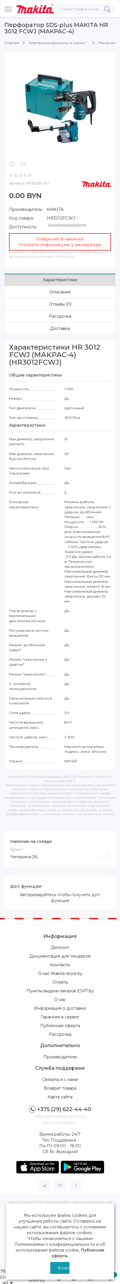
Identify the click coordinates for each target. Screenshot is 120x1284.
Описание (60, 292)
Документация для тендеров (60, 956)
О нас (60, 999)
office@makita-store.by (60, 1116)
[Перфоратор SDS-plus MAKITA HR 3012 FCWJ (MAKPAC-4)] (60, 106)
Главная (11, 43)
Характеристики (60, 279)
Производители (60, 1057)
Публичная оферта (60, 1025)
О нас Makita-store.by (60, 973)
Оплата (60, 982)
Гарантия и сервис (60, 1017)
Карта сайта (60, 1096)
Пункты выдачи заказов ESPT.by (60, 990)
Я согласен (64, 1267)
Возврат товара (60, 1088)
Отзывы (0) (60, 304)
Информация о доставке (60, 1008)
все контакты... (60, 1122)
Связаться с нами (60, 1079)
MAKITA (55, 209)
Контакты (60, 964)
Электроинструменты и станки (57, 43)
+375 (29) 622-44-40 (64, 1109)
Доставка (60, 328)
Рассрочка (60, 316)
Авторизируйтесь (38, 894)
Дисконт (60, 947)
